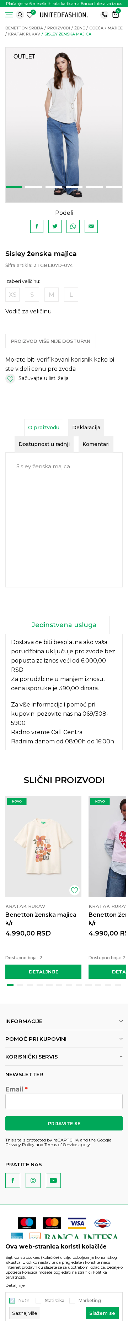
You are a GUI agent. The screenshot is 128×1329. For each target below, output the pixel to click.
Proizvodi (58, 28)
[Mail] (91, 226)
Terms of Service (60, 1144)
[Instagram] (33, 1180)
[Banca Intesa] (75, 1238)
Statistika (54, 1301)
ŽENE (79, 28)
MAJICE (115, 28)
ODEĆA (96, 28)
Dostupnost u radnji (44, 444)
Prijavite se (64, 1123)
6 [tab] (114, 187)
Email (14, 1089)
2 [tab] (33, 187)
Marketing (90, 1301)
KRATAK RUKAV (24, 34)
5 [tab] (94, 187)
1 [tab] (13, 187)
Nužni (24, 1301)
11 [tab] (108, 985)
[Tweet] (55, 226)
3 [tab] (54, 187)
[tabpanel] (64, 125)
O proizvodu (43, 427)
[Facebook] (37, 226)
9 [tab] (88, 985)
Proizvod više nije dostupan (50, 341)
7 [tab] (69, 985)
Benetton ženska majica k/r (40, 918)
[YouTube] (53, 1180)
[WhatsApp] (73, 226)
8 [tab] (79, 985)
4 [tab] (74, 187)
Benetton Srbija (24, 28)
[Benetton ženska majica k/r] (43, 846)
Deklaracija (86, 427)
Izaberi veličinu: (22, 281)
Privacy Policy (19, 1144)
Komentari (96, 444)
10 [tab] (98, 985)
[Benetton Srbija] (64, 14)
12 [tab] (118, 985)
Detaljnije (43, 972)
